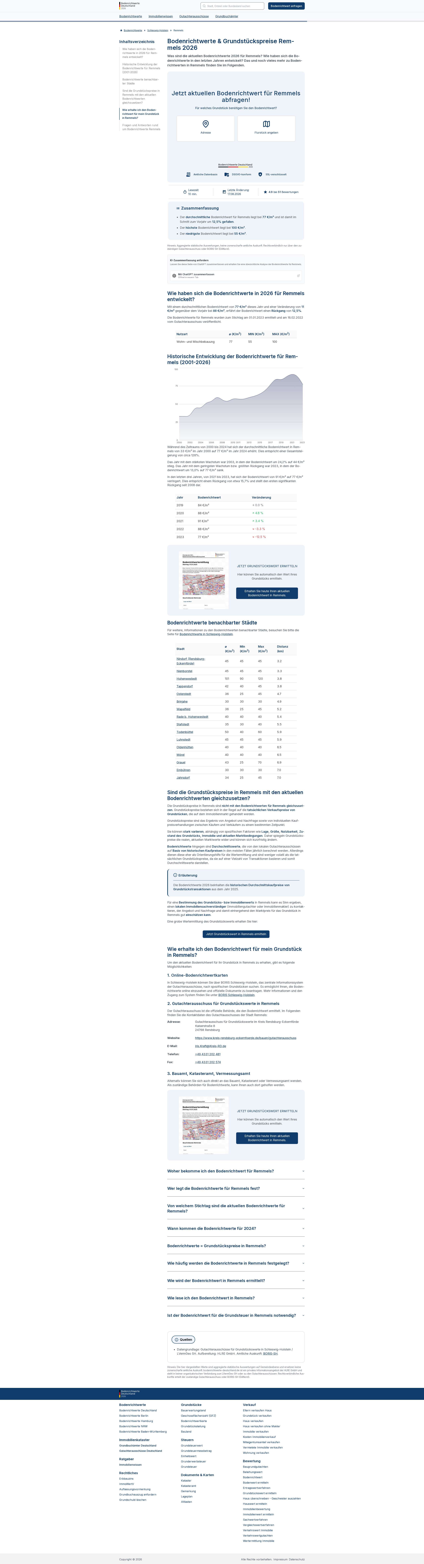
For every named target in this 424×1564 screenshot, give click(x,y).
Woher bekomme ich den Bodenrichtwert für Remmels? (220, 1171)
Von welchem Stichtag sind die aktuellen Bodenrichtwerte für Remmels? (226, 1208)
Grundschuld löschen (132, 1499)
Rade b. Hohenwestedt (192, 716)
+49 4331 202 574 (208, 1062)
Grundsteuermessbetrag (196, 1450)
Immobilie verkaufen (256, 1431)
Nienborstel (184, 671)
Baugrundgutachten (255, 1466)
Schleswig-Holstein (157, 30)
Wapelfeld (183, 709)
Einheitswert (188, 1456)
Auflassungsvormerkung (134, 1489)
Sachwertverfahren (255, 1519)
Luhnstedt (183, 739)
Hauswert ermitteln (255, 1503)
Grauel (181, 762)
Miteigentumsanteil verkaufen (261, 1442)
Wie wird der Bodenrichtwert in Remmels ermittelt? (216, 1280)
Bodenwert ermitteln (255, 1482)
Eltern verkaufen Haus (257, 1410)
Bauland (186, 1431)
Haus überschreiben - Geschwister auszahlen (272, 1498)
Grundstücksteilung (193, 1426)
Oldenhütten (185, 747)
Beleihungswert (252, 1472)
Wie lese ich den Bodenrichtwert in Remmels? (211, 1298)
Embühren (183, 770)
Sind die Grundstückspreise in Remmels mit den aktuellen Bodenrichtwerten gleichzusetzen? (141, 96)
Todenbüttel (185, 732)
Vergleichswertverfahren (258, 1525)
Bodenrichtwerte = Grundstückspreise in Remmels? (216, 1245)
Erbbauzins (126, 1478)
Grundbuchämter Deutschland (137, 1445)
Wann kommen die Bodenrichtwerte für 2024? (211, 1228)
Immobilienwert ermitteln (258, 1514)
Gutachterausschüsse (194, 16)
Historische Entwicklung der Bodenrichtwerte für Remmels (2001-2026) (141, 68)
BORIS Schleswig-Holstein (236, 995)
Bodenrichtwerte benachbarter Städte (140, 81)
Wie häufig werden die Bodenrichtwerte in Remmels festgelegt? (228, 1263)
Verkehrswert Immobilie (258, 1530)
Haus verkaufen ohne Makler (261, 1426)
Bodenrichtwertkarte (194, 1421)
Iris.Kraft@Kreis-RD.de (210, 1046)
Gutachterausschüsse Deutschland (140, 1450)
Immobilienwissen (161, 16)
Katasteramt (188, 1486)
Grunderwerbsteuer (193, 1461)
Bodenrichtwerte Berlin (133, 1415)
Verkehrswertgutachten (258, 1535)
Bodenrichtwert (252, 1477)
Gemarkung (188, 1491)
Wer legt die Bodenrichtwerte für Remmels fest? (213, 1188)
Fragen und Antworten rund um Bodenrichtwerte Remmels (141, 127)
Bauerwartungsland (193, 1410)
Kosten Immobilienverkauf (259, 1437)
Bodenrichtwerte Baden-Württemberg (143, 1431)
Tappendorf (185, 686)
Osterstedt (184, 694)
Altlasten (186, 1501)
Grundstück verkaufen (257, 1415)
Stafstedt (183, 724)
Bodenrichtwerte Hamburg (136, 1421)
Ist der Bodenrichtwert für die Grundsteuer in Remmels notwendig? (231, 1315)
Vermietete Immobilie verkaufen (263, 1447)
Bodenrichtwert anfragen (286, 6)
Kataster (186, 1480)
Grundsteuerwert (192, 1445)
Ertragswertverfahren (256, 1488)
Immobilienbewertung (256, 1509)
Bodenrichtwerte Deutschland (138, 1410)
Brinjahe (182, 701)
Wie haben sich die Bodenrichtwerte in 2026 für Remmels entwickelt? (140, 53)
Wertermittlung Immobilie (258, 1540)
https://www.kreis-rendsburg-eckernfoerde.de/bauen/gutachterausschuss (245, 1038)
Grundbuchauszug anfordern (137, 1494)
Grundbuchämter (226, 16)
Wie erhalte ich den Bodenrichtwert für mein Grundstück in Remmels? (140, 113)
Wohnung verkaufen (256, 1452)
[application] (236, 406)
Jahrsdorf (183, 777)
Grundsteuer (189, 1466)
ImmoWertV (126, 1484)
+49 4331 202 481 (207, 1054)
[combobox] (232, 6)
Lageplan (186, 1496)
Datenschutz (297, 1559)
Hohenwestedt (187, 678)
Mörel (181, 755)
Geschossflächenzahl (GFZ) (198, 1415)
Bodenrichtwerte (130, 16)
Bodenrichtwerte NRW (133, 1426)
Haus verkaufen (253, 1421)
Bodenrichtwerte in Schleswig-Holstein (206, 634)
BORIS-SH (270, 1353)
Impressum (280, 1559)
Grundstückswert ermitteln (259, 1493)
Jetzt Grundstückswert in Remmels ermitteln (236, 934)
